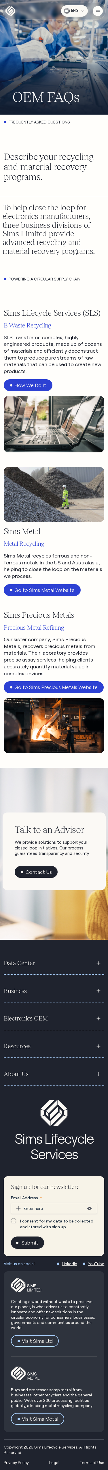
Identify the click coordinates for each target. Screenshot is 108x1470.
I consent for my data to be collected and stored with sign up (56, 1223)
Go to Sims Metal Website (44, 590)
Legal (54, 1462)
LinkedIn (69, 1263)
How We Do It (30, 385)
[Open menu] (98, 11)
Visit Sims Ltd (37, 1341)
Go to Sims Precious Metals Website (56, 687)
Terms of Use (92, 1462)
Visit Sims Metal (40, 1419)
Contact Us (39, 872)
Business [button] (15, 990)
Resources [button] (17, 1046)
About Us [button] (16, 1074)
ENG (75, 10)
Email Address (26, 1197)
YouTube (96, 1263)
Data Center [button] (19, 963)
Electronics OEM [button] (26, 1018)
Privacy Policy (16, 1462)
